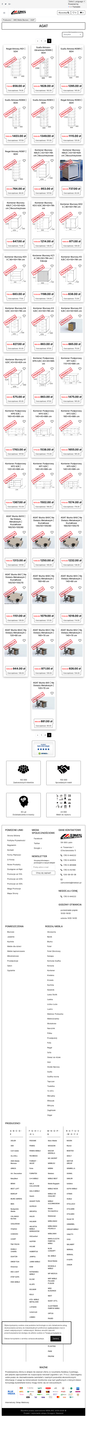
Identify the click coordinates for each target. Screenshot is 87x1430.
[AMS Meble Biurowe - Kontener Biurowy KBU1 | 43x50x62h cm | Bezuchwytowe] (15, 223)
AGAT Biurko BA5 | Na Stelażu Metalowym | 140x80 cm (71, 579)
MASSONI (51, 1146)
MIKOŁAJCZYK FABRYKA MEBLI (53, 1241)
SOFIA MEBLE (72, 1189)
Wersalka (51, 1096)
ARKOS (13, 1168)
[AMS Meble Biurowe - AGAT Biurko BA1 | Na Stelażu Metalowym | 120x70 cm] (43, 703)
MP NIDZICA (52, 1273)
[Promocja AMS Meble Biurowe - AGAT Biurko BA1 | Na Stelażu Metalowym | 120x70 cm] (38, 697)
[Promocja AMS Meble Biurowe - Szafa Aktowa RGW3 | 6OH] (38, 112)
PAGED (50, 1318)
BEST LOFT (15, 1189)
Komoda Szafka (54, 961)
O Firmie (10, 860)
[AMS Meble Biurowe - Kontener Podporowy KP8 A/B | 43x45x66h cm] (43, 378)
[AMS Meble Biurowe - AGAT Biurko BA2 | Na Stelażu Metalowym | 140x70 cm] (71, 650)
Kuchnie (10, 941)
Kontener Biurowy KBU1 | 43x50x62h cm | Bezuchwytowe (16, 205)
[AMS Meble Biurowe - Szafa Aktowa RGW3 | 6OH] (43, 117)
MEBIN (50, 1168)
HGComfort (33, 1236)
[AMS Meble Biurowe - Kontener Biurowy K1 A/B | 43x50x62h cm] (15, 378)
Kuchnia (50, 985)
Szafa (49, 1072)
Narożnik (51, 1028)
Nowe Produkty (14, 864)
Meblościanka (53, 1019)
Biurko (50, 941)
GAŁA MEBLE (34, 1191)
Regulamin (11, 845)
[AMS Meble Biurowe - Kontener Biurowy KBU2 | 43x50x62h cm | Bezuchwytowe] (71, 170)
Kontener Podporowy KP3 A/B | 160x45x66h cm (71, 414)
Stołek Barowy (53, 1067)
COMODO (14, 1234)
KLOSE (32, 1279)
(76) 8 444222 (69, 855)
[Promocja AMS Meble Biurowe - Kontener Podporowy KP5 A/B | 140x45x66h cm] (66, 478)
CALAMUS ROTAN (15, 1217)
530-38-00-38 (69, 874)
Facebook (38, 838)
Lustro (50, 1009)
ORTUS (50, 1313)
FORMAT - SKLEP (33, 1162)
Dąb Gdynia (15, 1244)
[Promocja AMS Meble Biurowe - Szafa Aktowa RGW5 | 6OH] (66, 62)
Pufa (49, 1043)
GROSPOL (33, 1211)
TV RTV (50, 1091)
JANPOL (32, 1257)
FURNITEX (33, 1173)
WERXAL (70, 1254)
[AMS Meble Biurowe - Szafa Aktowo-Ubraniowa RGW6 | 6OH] (43, 67)
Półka (49, 1033)
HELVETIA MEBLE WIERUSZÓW (34, 1229)
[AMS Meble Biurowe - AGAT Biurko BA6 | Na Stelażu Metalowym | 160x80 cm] (43, 597)
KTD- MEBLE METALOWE (34, 1301)
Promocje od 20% (15, 879)
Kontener (51, 970)
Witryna (50, 1105)
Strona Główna (13, 835)
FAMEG (32, 1146)
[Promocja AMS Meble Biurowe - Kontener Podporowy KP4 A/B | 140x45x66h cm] (38, 425)
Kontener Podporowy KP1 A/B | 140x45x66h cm (43, 466)
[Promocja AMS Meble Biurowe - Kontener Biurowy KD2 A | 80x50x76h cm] (66, 217)
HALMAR (32, 1221)
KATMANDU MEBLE (34, 1273)
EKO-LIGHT (15, 1272)
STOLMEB (70, 1209)
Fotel (49, 946)
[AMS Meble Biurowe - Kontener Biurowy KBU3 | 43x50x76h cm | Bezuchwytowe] (43, 170)
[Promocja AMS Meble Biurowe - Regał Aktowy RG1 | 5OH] (10, 62)
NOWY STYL (53, 1301)
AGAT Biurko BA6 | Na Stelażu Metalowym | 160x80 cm (43, 579)
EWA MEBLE (15, 1282)
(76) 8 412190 (68, 870)
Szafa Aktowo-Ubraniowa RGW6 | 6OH (43, 50)
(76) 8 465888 (69, 865)
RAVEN (69, 1141)
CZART (13, 1239)
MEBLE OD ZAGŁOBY (52, 1195)
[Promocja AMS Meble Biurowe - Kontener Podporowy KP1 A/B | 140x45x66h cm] (38, 478)
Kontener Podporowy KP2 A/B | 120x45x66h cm (15, 466)
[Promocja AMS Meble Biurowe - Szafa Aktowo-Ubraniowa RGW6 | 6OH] (38, 62)
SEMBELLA (71, 1168)
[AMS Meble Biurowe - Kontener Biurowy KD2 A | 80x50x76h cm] (71, 223)
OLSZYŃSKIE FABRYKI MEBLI (54, 1307)
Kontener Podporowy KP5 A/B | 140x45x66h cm (71, 466)
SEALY (69, 1156)
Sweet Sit (70, 1219)
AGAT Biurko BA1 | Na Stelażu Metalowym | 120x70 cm (43, 685)
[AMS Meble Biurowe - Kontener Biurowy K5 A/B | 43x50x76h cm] (71, 276)
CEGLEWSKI (15, 1224)
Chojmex (14, 1229)
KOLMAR (32, 1289)
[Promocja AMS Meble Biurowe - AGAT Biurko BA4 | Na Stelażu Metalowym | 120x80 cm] (10, 644)
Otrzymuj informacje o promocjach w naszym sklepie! (44, 862)
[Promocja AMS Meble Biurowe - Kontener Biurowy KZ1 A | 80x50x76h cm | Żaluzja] (38, 270)
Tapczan (50, 1081)
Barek (49, 937)
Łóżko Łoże (52, 1004)
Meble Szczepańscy (53, 1210)
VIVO (69, 1239)
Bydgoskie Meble (15, 1210)
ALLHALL (14, 1156)
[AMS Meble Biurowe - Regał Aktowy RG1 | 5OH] (15, 67)
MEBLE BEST (53, 1178)
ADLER (13, 1141)
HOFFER (32, 1241)
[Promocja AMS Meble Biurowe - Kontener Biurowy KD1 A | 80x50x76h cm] (10, 270)
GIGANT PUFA (34, 1201)
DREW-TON (15, 1262)
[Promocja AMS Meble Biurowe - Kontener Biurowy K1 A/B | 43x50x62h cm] (10, 372)
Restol (69, 1146)
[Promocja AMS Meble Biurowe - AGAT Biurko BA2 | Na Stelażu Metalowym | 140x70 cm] (66, 644)
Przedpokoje (12, 961)
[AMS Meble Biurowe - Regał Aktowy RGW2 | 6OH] (71, 117)
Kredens (50, 975)
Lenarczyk (33, 1312)
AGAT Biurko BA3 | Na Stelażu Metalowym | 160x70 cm (43, 633)
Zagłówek (51, 1110)
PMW (50, 1351)
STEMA (69, 1194)
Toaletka (51, 1086)
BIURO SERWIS (16, 1199)
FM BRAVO (33, 1156)
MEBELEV (51, 1163)
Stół (49, 1062)
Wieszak (50, 1101)
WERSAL (70, 1249)
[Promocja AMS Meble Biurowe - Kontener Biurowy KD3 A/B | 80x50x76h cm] (38, 217)
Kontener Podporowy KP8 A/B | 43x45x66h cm (43, 361)
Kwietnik (50, 990)
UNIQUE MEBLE (72, 1229)
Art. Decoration (16, 1173)
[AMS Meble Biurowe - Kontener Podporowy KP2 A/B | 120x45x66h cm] (15, 484)
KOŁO (31, 1294)
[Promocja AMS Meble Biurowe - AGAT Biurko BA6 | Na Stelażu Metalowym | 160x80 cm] (38, 592)
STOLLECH (71, 1204)
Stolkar (69, 1199)
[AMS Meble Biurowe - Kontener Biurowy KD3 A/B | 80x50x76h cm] (43, 223)
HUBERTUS (33, 1251)
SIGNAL (69, 1173)
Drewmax (14, 1267)
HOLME (32, 1246)
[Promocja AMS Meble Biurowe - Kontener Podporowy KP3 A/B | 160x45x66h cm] (66, 425)
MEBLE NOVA (53, 1189)
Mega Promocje (14, 888)
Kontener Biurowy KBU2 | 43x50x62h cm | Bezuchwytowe (71, 153)
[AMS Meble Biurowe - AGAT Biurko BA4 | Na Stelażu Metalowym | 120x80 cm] (15, 650)
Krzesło (50, 980)
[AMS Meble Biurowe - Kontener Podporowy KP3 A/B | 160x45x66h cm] (71, 431)
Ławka (50, 999)
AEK (12, 1146)
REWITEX (70, 1151)
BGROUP (14, 1194)
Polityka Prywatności (16, 840)
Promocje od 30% (15, 884)
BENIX (13, 1183)
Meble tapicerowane (16, 951)
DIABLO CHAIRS (14, 1250)
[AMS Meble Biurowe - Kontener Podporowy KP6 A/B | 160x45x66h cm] (15, 431)
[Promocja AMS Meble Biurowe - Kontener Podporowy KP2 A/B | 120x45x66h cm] (10, 478)
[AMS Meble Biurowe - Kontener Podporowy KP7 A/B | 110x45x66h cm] (71, 378)
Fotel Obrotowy (54, 951)
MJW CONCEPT (52, 1249)
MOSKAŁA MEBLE (52, 1267)
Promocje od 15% (14, 874)
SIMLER (69, 1178)
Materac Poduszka (55, 1014)
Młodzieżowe (13, 956)
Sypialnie (11, 970)
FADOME (32, 1141)
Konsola (50, 966)
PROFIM (51, 1356)
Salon (9, 966)
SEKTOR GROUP (70, 1162)
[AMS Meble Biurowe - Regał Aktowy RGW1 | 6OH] (15, 170)
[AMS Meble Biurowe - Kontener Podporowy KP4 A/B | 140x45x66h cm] (43, 431)
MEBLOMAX (52, 1221)
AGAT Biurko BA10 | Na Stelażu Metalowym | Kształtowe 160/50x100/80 (15, 521)
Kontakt (10, 850)
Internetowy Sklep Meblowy (17, 1402)
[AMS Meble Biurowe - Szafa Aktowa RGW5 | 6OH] (71, 67)
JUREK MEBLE (34, 1262)
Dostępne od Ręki (15, 869)
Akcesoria (51, 932)
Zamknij (56, 1338)
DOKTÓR (14, 1257)
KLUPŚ (32, 1284)
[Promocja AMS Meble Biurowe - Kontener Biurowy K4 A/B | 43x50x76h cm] (10, 320)
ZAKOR (69, 1265)
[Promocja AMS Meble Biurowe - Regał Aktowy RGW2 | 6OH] (66, 112)
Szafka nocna (53, 1076)
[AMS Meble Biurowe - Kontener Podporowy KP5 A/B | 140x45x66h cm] (71, 484)
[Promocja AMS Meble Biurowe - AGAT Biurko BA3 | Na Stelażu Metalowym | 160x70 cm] (38, 644)
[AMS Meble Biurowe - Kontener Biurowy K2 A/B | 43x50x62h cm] (71, 325)
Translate (76, 7)
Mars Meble (52, 1141)
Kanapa (50, 956)
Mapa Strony (12, 893)
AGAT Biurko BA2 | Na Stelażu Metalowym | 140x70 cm (71, 633)
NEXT (50, 1296)
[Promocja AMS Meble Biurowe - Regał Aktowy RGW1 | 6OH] (10, 164)
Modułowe (51, 1023)
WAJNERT (70, 1244)
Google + (38, 848)
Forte (31, 1168)
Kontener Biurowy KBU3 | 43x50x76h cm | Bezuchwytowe (43, 153)
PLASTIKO (52, 1346)
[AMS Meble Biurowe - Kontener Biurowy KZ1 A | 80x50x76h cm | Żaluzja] (43, 276)
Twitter (37, 843)
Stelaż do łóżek (54, 1057)
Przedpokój (52, 1038)
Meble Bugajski (53, 1183)
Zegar (49, 1115)
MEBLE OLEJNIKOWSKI (54, 1202)
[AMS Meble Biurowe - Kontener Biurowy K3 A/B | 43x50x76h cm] (43, 325)
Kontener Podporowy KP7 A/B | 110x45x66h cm (71, 361)
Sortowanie (73, 32)
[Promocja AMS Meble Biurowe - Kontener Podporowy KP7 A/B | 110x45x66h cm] (66, 372)
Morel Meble (52, 1261)
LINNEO (32, 1317)
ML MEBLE (52, 1256)
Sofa (49, 1052)
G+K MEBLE (33, 1178)
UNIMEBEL (71, 1224)
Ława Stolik (52, 994)
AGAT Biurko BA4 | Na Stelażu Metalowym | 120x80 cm (15, 633)
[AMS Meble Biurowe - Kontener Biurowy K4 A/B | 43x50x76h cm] (15, 325)
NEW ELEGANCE (52, 1289)
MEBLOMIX (52, 1234)
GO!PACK (32, 1206)
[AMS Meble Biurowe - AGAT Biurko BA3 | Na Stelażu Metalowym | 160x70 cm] (43, 650)
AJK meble (15, 1151)
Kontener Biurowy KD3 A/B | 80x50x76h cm (43, 205)
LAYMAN (32, 1307)
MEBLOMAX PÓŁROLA (52, 1227)
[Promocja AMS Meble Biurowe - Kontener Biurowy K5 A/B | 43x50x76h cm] (66, 270)
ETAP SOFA (15, 1277)
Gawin (31, 1196)
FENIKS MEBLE (35, 1151)
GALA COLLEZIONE (34, 1185)
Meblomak (52, 1216)
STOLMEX (70, 1214)
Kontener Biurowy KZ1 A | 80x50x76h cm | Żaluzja (43, 258)
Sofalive (70, 1183)
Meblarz (51, 1173)
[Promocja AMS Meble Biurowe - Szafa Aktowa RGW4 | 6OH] (10, 112)
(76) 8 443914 (69, 860)
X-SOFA (69, 1260)
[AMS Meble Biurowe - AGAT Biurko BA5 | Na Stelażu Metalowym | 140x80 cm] (71, 597)
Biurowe (10, 932)
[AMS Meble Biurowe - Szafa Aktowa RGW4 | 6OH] (15, 117)
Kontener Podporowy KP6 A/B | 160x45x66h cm (15, 414)
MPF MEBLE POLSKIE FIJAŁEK (52, 1281)
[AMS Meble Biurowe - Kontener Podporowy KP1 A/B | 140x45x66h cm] (43, 484)
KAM (31, 1267)
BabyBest (14, 1178)
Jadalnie (10, 937)
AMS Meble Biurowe (15, 1162)
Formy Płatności (14, 855)
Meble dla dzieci (14, 946)
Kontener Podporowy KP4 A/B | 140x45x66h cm (43, 414)
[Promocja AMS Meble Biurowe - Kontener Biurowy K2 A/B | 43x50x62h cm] (66, 320)
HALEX (32, 1216)
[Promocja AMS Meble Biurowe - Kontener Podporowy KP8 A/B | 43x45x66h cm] (38, 372)
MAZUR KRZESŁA (51, 1152)
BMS (12, 1204)
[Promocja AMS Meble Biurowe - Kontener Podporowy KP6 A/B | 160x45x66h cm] (10, 425)
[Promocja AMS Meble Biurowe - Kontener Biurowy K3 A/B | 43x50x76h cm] (38, 320)
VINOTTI (70, 1234)
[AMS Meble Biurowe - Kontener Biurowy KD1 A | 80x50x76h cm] (15, 276)
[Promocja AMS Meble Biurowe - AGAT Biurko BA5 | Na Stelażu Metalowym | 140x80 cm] (66, 592)
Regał (49, 1047)
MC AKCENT (52, 1158)
